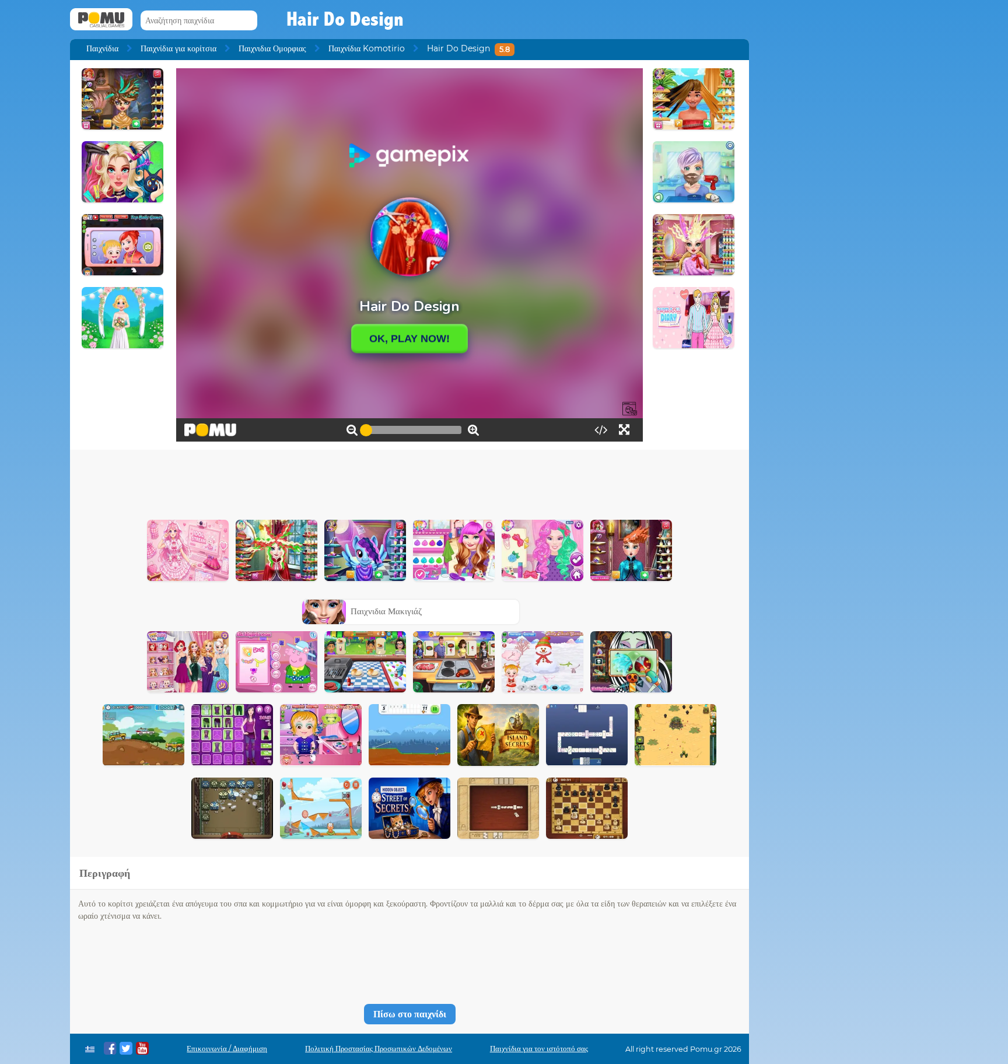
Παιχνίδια (102, 48)
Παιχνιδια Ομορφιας (272, 48)
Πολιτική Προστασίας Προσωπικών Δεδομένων (378, 1048)
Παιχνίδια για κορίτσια (178, 48)
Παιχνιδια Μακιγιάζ (386, 611)
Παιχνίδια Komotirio (366, 48)
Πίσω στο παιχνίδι (409, 1014)
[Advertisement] (409, 482)
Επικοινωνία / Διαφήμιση (227, 1048)
